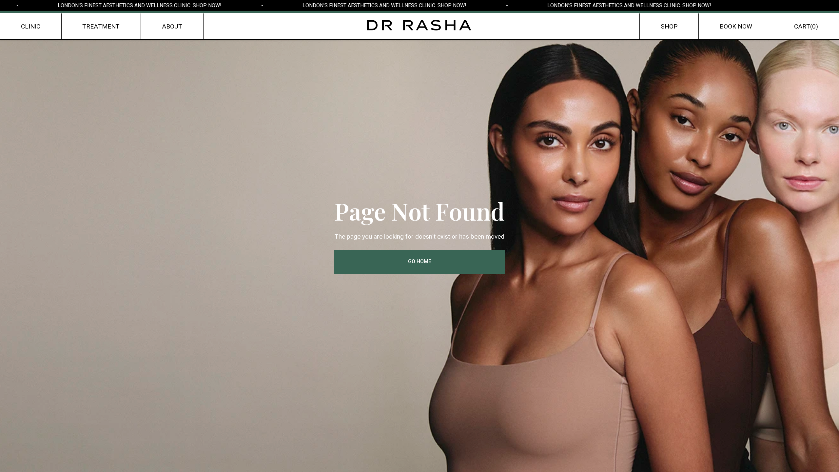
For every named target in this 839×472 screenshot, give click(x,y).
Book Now (736, 26)
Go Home (419, 261)
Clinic (30, 26)
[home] (419, 25)
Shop (669, 26)
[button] (806, 26)
